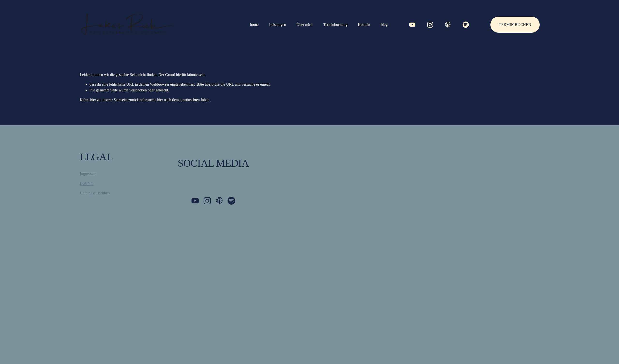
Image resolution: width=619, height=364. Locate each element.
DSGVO (87, 183)
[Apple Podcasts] (447, 24)
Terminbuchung (335, 24)
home (254, 24)
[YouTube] (412, 24)
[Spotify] (465, 24)
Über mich (304, 24)
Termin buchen (515, 24)
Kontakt (364, 24)
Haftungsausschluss (95, 193)
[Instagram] (430, 24)
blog (384, 24)
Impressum (88, 173)
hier (93, 100)
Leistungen (277, 24)
